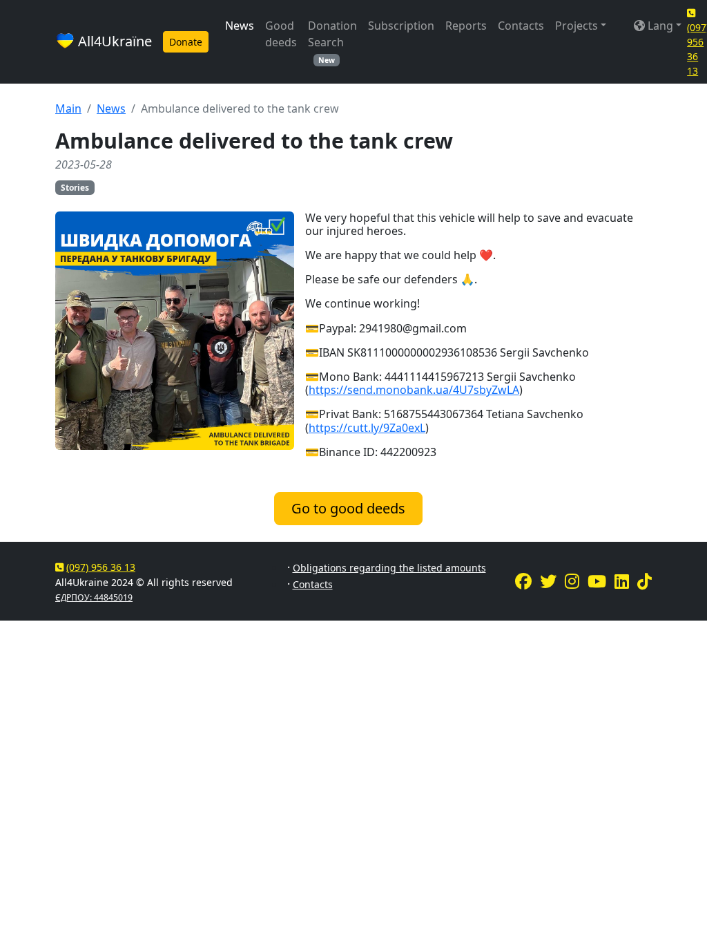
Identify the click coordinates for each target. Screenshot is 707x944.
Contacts (521, 25)
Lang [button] (659, 25)
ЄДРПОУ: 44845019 (94, 597)
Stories (75, 187)
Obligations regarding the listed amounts (389, 567)
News (239, 25)
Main (68, 108)
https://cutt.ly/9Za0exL (367, 427)
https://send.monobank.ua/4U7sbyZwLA (414, 389)
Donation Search (332, 41)
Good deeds (281, 34)
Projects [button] (576, 25)
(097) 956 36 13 (100, 567)
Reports (466, 25)
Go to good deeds (348, 508)
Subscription (401, 25)
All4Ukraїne (113, 41)
